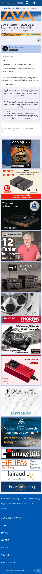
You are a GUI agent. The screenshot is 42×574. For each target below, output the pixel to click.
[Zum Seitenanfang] (38, 571)
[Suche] (27, 3)
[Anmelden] (33, 3)
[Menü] (39, 3)
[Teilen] (39, 40)
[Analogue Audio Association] (12, 3)
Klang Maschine (10, 30)
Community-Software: (21, 571)
